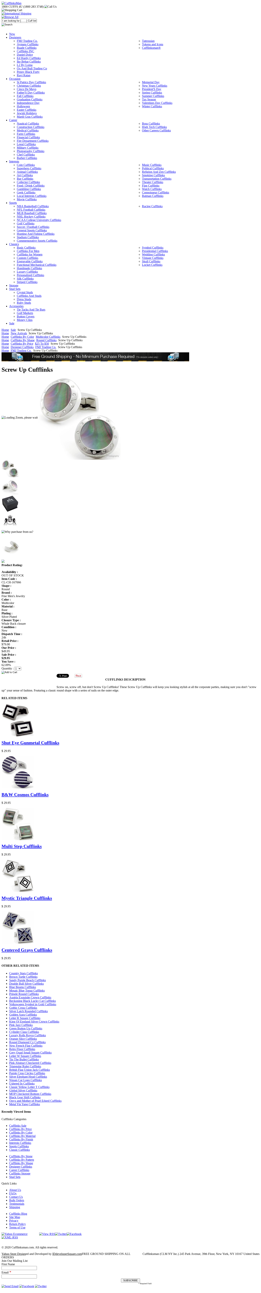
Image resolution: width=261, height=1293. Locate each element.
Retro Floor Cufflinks (22, 1049)
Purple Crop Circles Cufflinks (27, 1073)
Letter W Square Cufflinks (25, 1056)
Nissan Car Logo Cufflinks (25, 1080)
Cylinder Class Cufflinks (24, 1031)
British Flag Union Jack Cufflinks (29, 1069)
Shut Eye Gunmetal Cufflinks (30, 742)
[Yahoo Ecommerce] (15, 1234)
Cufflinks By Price (22, 343)
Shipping (14, 1207)
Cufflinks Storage (19, 1173)
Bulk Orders (16, 1200)
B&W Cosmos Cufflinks (25, 794)
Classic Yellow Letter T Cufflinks (29, 1087)
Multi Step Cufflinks (22, 846)
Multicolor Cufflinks (48, 336)
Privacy (13, 1220)
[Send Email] (10, 1286)
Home (5, 329)
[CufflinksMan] (11, 3)
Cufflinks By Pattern (21, 1159)
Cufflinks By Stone (20, 1156)
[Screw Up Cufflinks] (79, 417)
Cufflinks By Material (22, 1136)
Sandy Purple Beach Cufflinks (27, 980)
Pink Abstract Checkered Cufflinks (30, 1062)
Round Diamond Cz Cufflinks (27, 1042)
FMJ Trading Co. (45, 347)
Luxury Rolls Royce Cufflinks (27, 1035)
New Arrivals (19, 333)
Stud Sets (14, 1177)
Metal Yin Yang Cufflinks (24, 1104)
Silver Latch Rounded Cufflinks (28, 1011)
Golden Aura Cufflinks (23, 1014)
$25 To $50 (42, 343)
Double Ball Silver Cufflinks (26, 983)
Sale (13, 329)
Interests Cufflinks (20, 1142)
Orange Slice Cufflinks (23, 1038)
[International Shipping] (16, 13)
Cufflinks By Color (22, 336)
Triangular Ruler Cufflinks (25, 1066)
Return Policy (17, 1224)
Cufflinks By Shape (23, 340)
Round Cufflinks (46, 340)
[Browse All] (10, 17)
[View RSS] (47, 1234)
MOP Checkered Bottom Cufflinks (30, 1093)
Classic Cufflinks (19, 1149)
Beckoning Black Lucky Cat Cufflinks (32, 1000)
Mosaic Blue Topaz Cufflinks (27, 990)
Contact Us (16, 1196)
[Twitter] (61, 1234)
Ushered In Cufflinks (22, 1083)
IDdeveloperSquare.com (67, 1253)
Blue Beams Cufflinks (22, 987)
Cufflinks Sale (17, 1125)
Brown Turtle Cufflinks (23, 976)
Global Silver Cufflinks (23, 1090)
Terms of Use (17, 1227)
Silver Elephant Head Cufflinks (28, 1076)
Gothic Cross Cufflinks (23, 1007)
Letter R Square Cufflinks (24, 1018)
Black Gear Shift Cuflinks (25, 1097)
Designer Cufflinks (22, 347)
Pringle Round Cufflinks (24, 994)
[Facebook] (74, 1234)
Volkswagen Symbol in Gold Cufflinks (32, 1004)
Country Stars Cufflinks (23, 973)
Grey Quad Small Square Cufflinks (30, 1052)
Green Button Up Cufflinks (25, 1028)
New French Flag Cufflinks (25, 1045)
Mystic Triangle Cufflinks (27, 898)
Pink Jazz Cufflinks (21, 1025)
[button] (130, 672)
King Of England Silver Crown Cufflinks (34, 1021)
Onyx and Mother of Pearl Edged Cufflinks (35, 1100)
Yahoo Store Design (14, 1253)
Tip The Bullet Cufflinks (24, 1059)
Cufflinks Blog (18, 1213)
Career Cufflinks (19, 1170)
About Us (15, 1190)
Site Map (14, 1217)
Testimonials (16, 1203)
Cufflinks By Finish (21, 1139)
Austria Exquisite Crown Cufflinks (30, 997)
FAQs (12, 1193)
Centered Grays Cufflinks (27, 950)
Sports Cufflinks (19, 1146)
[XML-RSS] (10, 1237)
